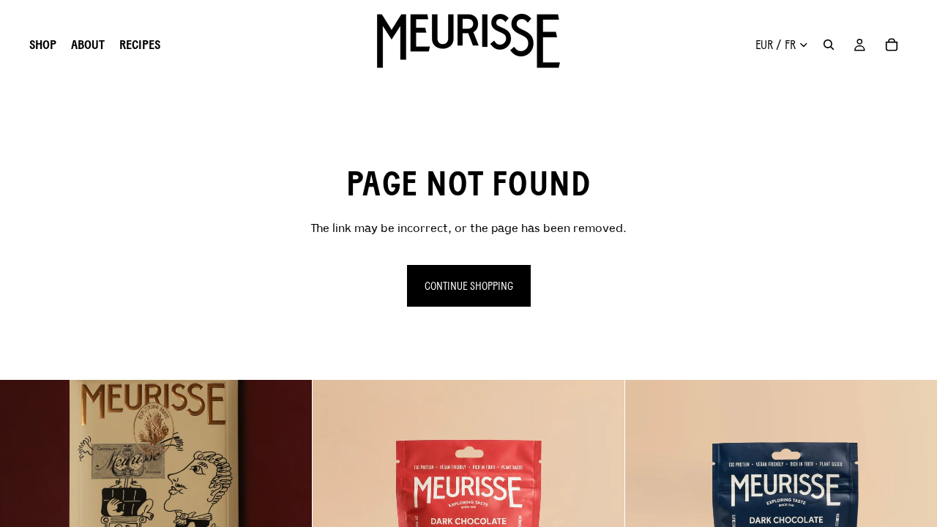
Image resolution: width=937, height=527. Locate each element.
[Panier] (892, 45)
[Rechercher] (829, 45)
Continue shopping (469, 286)
